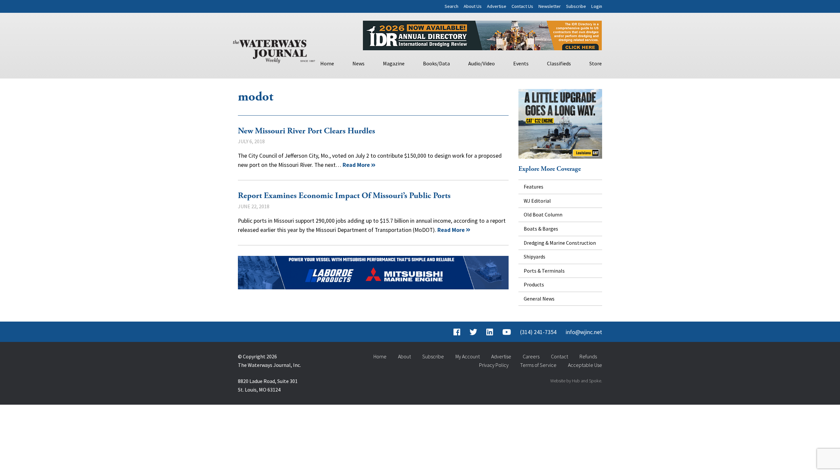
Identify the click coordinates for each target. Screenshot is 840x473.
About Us (473, 6)
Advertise (496, 6)
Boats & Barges (541, 228)
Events (521, 63)
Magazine (394, 63)
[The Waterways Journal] (274, 50)
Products (534, 284)
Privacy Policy (494, 365)
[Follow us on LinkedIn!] (489, 332)
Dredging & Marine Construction (560, 242)
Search (451, 6)
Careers (531, 356)
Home (327, 63)
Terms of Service (538, 365)
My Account (467, 356)
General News (539, 298)
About (404, 356)
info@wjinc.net (584, 332)
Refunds (588, 356)
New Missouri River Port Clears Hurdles (306, 131)
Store (595, 63)
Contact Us (522, 6)
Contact (559, 356)
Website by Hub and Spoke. (576, 381)
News (358, 63)
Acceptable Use (585, 365)
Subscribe (576, 6)
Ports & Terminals (544, 270)
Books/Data (436, 63)
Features (533, 186)
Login (596, 6)
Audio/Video (481, 63)
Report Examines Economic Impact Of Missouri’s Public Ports (344, 196)
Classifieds (559, 63)
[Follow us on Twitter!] (473, 332)
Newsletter (549, 6)
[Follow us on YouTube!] (506, 332)
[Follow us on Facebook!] (456, 332)
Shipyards (534, 256)
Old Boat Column (543, 214)
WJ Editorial (537, 200)
